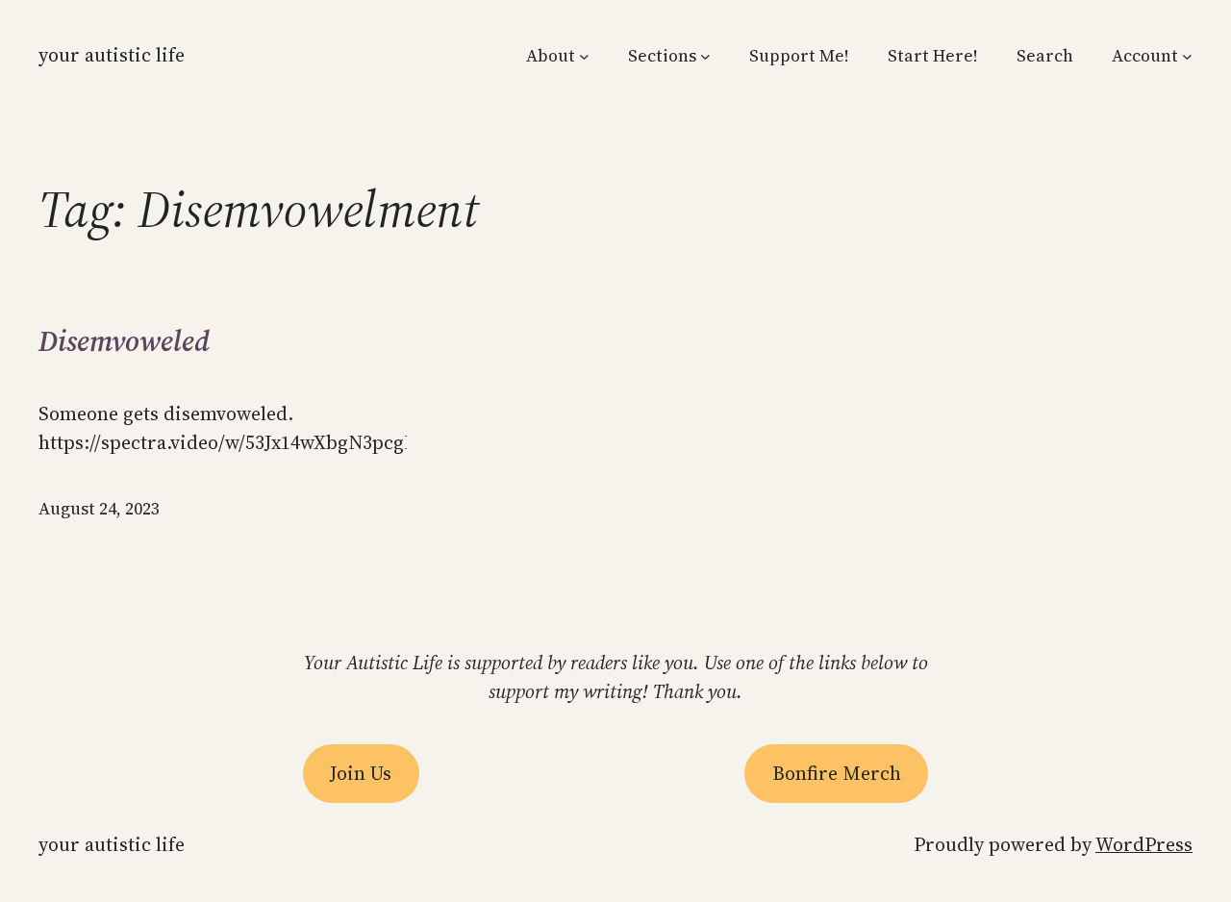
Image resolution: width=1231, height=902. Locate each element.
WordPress (1144, 844)
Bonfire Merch (836, 773)
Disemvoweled (124, 341)
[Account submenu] (1187, 56)
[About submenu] (584, 56)
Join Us (360, 773)
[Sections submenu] (705, 56)
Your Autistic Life (111, 54)
